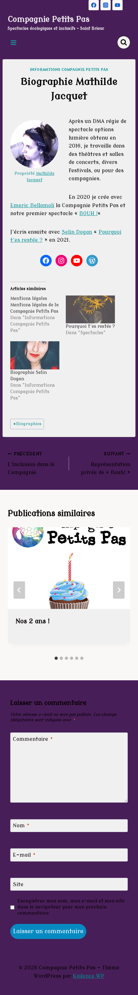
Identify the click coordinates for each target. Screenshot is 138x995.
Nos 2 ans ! (32, 621)
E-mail (24, 855)
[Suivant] (119, 590)
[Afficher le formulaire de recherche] (123, 42)
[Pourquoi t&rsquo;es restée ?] (90, 309)
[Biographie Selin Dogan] (34, 355)
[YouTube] (117, 5)
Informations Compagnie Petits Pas (69, 70)
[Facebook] (94, 5)
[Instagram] (105, 5)
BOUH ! (88, 213)
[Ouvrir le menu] (14, 42)
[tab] (56, 658)
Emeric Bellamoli (32, 205)
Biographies (27, 424)
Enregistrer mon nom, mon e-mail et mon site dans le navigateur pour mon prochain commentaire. (71, 907)
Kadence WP (88, 976)
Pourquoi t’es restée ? (90, 326)
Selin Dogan (77, 232)
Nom (21, 826)
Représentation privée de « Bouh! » (105, 463)
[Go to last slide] (19, 590)
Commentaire (33, 739)
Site (18, 884)
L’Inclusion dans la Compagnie (31, 463)
